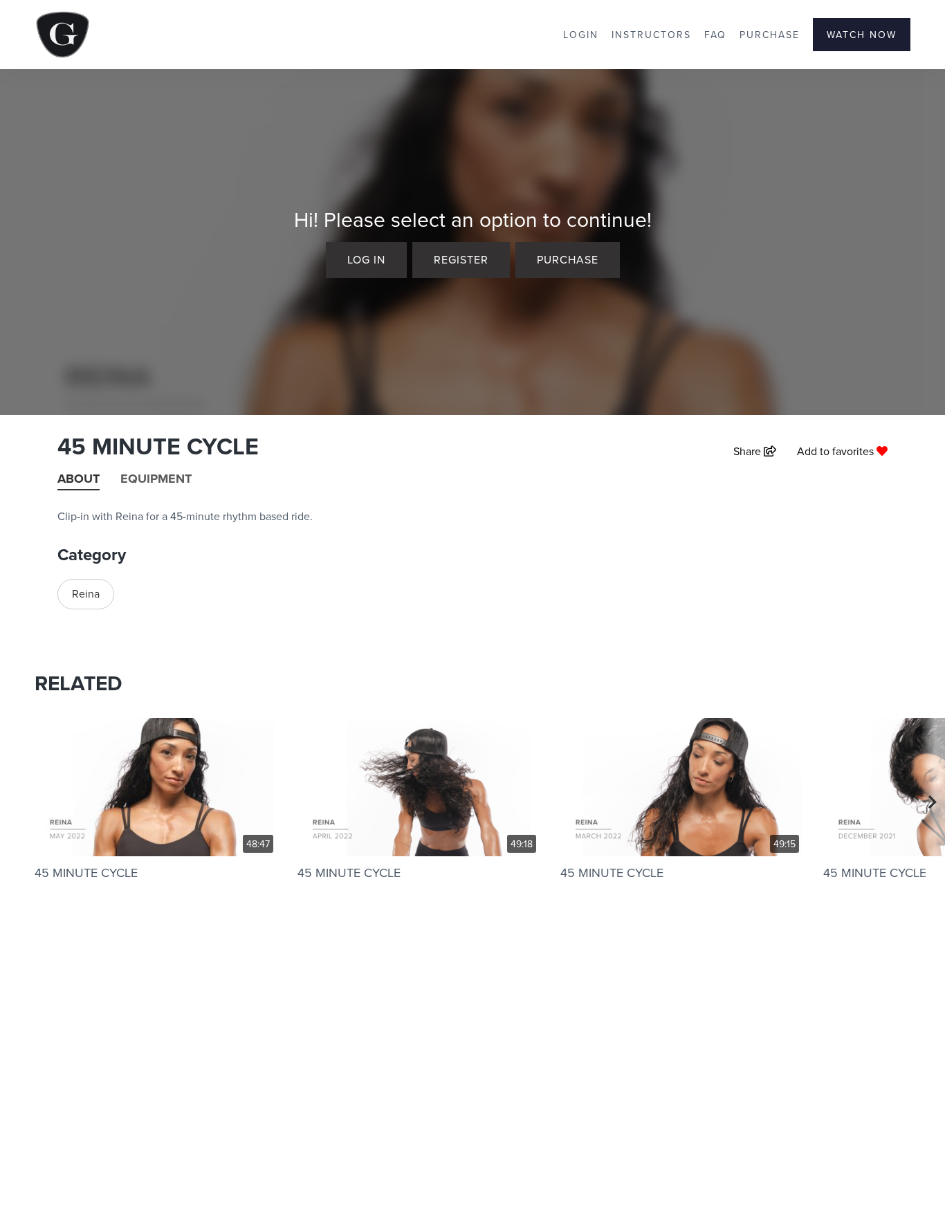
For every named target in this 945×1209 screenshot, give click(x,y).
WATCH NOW (862, 34)
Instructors (651, 34)
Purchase (770, 34)
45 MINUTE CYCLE (86, 872)
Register (461, 259)
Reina (86, 593)
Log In (366, 259)
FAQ (715, 34)
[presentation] (933, 802)
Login (580, 34)
